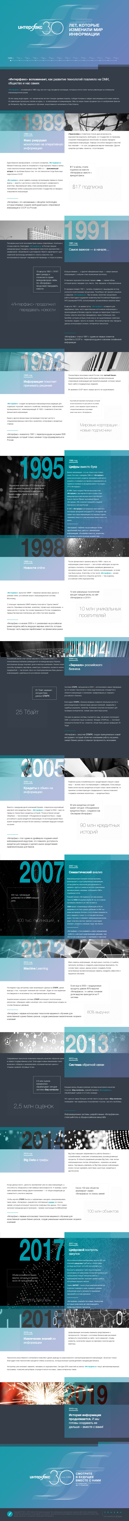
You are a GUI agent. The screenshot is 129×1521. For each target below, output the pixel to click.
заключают (78, 1263)
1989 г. (11, 58)
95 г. (35, 58)
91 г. (19, 58)
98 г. (43, 58)
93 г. (27, 58)
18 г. (108, 58)
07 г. (67, 58)
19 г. (116, 58)
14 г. (92, 58)
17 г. (100, 58)
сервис (51, 1202)
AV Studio (119, 1516)
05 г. (59, 58)
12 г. (76, 58)
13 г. (84, 58)
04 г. (51, 58)
